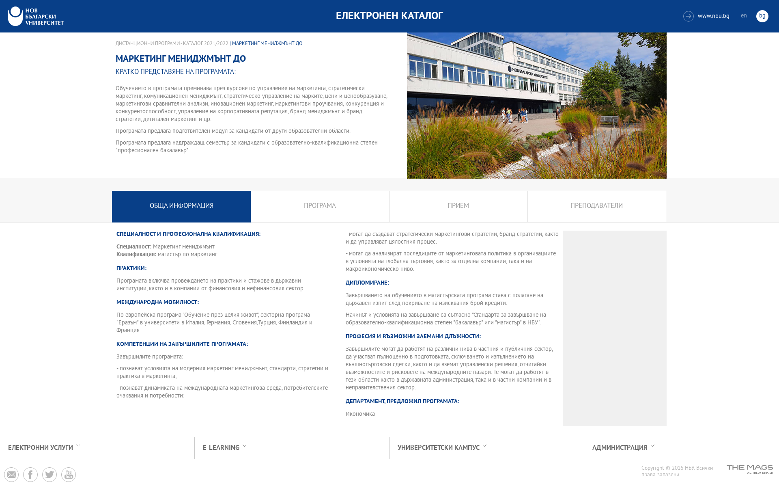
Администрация (620, 448)
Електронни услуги (40, 448)
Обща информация (181, 206)
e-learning (221, 448)
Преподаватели (596, 206)
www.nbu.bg (707, 16)
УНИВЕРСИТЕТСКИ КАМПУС (439, 448)
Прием (458, 206)
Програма (320, 206)
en (744, 16)
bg (762, 16)
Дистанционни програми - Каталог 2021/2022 (172, 44)
